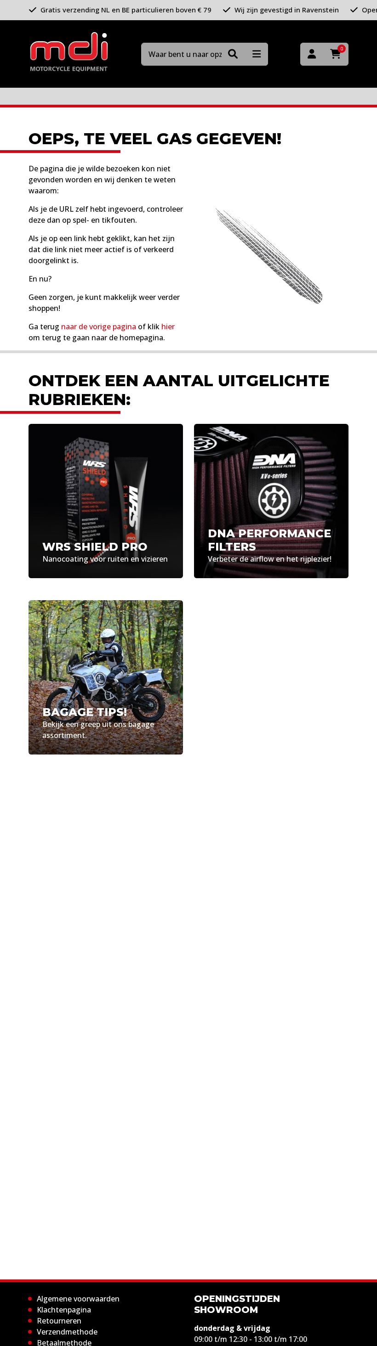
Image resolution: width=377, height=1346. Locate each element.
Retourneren (59, 1321)
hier (168, 326)
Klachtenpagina (64, 1310)
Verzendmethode (67, 1332)
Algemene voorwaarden (78, 1299)
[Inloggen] (311, 54)
